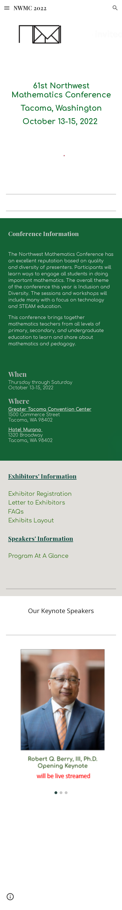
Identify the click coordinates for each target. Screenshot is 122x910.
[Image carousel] (61, 721)
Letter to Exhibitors (36, 502)
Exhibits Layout (31, 520)
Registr (46, 494)
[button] (7, 8)
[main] (61, 104)
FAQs (16, 512)
